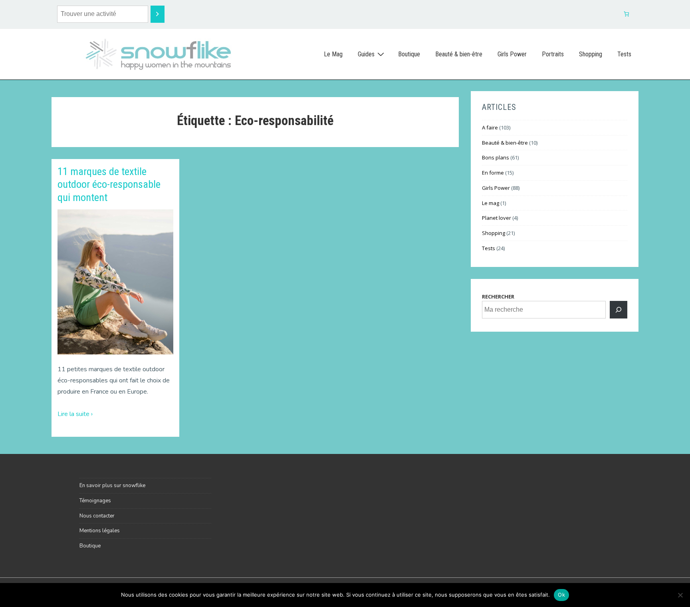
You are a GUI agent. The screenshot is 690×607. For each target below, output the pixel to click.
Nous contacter (97, 515)
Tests (624, 54)
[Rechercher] (618, 309)
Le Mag (333, 54)
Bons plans (495, 157)
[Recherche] (158, 14)
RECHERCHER (498, 296)
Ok (561, 594)
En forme (493, 172)
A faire (490, 127)
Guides (366, 54)
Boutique (409, 54)
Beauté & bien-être (458, 54)
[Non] (680, 595)
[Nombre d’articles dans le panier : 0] (626, 14)
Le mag (490, 203)
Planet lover (496, 217)
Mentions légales (99, 530)
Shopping (590, 54)
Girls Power (512, 54)
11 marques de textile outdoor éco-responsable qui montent (109, 184)
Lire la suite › (75, 414)
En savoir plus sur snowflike (112, 485)
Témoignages (95, 500)
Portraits (553, 54)
